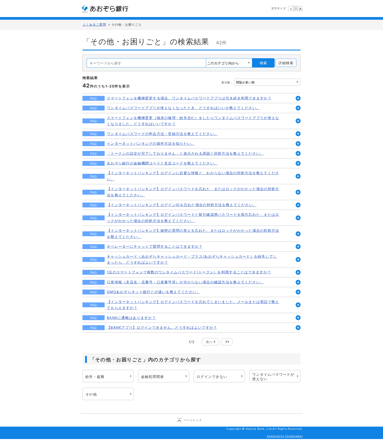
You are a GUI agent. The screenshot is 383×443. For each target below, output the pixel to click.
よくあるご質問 (94, 24)
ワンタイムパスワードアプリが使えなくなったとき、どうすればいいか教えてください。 (183, 108)
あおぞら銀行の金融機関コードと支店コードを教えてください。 (162, 163)
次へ (209, 342)
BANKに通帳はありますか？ (131, 317)
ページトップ (193, 420)
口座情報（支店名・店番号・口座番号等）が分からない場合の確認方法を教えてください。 (185, 282)
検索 (263, 63)
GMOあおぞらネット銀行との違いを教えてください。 (153, 292)
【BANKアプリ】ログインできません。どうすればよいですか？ (162, 327)
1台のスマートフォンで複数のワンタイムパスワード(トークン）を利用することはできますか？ (189, 272)
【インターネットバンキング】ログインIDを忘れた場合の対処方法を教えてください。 (181, 205)
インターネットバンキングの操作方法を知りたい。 (151, 143)
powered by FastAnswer (285, 436)
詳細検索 (286, 63)
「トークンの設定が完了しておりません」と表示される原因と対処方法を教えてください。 (185, 153)
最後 (227, 342)
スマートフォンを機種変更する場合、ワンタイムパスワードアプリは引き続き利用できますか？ (189, 98)
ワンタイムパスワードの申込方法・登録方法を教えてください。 (162, 134)
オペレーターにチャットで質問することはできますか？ (155, 246)
